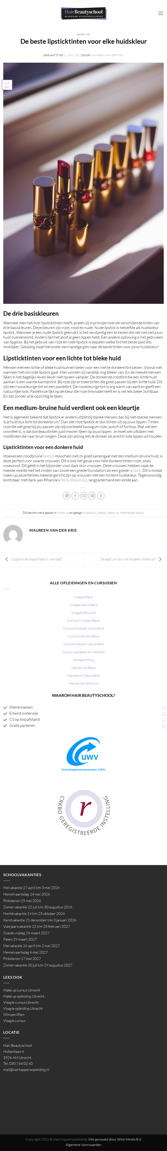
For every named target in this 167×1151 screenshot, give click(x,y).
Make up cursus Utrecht (21, 990)
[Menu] (161, 13)
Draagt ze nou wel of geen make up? (128, 559)
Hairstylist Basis (84, 667)
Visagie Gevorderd (83, 605)
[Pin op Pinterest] (92, 496)
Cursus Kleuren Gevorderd (83, 644)
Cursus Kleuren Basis (83, 636)
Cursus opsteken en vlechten (83, 652)
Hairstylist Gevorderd (83, 675)
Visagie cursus (14, 1020)
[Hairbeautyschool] (83, 13)
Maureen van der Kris (107, 55)
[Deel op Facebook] (75, 496)
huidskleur (89, 512)
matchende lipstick (132, 512)
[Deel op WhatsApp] (66, 496)
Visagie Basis (83, 597)
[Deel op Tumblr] (101, 496)
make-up (113, 512)
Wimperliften (13, 1014)
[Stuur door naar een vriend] (83, 496)
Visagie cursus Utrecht (20, 1002)
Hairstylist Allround (83, 683)
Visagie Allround (83, 612)
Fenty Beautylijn (73, 479)
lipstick (49, 456)
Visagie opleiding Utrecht (23, 1008)
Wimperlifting (83, 660)
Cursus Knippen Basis (83, 620)
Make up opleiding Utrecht (23, 996)
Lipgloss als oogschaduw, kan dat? (36, 559)
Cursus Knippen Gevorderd (83, 628)
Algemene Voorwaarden (83, 1145)
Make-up (83, 34)
